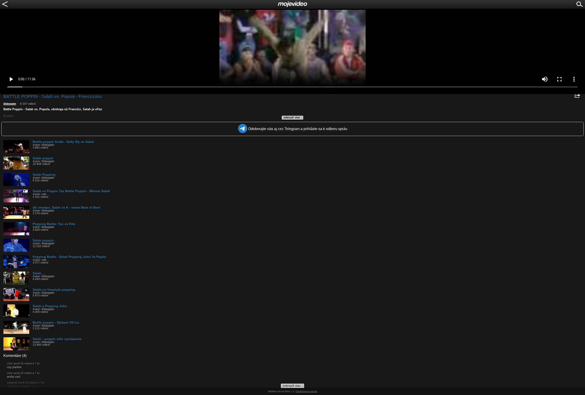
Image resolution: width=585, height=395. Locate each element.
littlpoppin (9, 103)
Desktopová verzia (306, 391)
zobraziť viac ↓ (292, 117)
